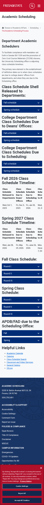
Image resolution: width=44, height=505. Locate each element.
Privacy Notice (26, 481)
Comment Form (8, 418)
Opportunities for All (10, 461)
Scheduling (34, 28)
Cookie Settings (9, 413)
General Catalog (13, 365)
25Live (10, 368)
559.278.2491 (8, 397)
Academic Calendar (15, 353)
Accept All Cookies (22, 500)
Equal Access (7, 431)
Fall (5, 333)
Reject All (22, 493)
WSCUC (5, 443)
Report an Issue (8, 422)
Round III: (8, 280)
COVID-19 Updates (10, 456)
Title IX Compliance (10, 435)
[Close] (41, 468)
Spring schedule (11, 109)
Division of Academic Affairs (16, 28)
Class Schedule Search (16, 359)
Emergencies (7, 452)
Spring (7, 340)
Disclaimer (6, 439)
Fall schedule (10, 102)
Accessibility (7, 409)
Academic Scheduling (13, 386)
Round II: (8, 273)
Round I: (7, 266)
